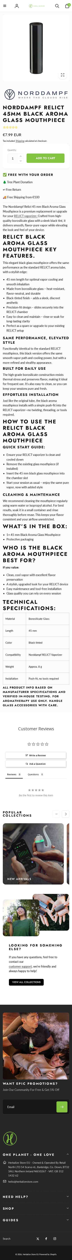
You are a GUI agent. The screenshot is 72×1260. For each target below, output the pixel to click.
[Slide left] (56, 814)
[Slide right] (65, 814)
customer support (20, 966)
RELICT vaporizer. (26, 216)
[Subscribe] (61, 1106)
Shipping (20, 140)
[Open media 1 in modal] (36, 48)
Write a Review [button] (37, 755)
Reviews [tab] (11, 774)
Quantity (12, 150)
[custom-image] (10, 1145)
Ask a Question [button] (37, 763)
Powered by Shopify (48, 1254)
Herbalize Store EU (31, 1254)
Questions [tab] (33, 774)
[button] (5, 6)
